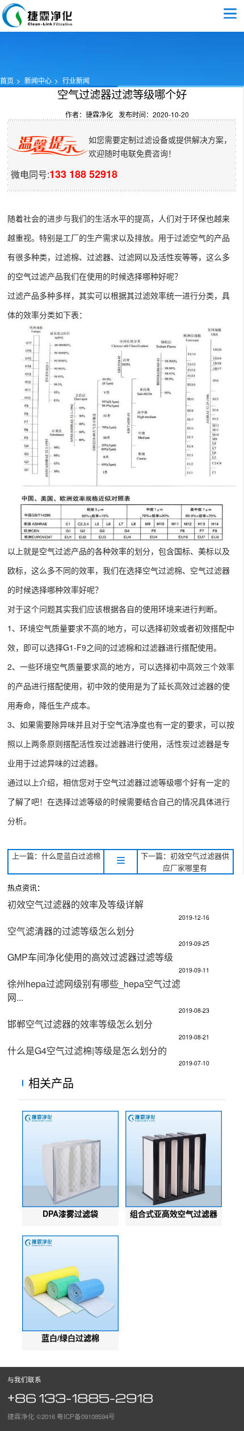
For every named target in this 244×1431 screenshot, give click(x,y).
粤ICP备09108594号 (86, 1416)
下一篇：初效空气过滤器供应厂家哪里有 (185, 861)
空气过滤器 (37, 15)
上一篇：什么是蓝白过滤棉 (56, 855)
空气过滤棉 (162, 570)
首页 (7, 80)
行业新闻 (76, 80)
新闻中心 (38, 80)
